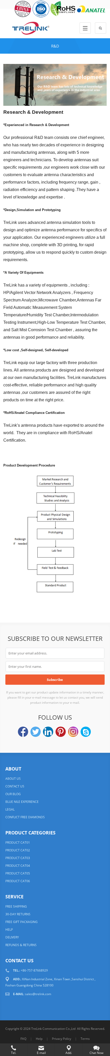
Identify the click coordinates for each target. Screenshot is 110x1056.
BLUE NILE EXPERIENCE (22, 802)
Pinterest (61, 732)
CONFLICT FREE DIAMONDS (25, 817)
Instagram (73, 732)
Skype (86, 732)
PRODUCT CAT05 (17, 873)
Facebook (23, 732)
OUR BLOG (13, 794)
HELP (9, 929)
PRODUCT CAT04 (17, 865)
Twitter (35, 732)
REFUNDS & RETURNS (21, 945)
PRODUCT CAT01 (17, 842)
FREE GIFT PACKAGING (21, 922)
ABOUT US (13, 778)
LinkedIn (48, 732)
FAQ (23, 1038)
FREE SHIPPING (16, 906)
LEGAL (10, 809)
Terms (85, 1038)
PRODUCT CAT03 (17, 858)
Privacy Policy (61, 1038)
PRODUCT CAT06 (17, 881)
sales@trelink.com (38, 994)
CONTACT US (14, 786)
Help (39, 1038)
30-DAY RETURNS (17, 914)
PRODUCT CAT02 (17, 850)
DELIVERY (12, 937)
